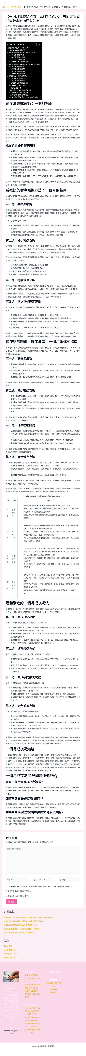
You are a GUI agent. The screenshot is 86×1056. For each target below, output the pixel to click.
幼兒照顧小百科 (10, 950)
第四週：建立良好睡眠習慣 (20, 62)
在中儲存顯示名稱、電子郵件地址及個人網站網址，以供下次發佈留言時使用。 (41, 886)
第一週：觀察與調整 (18, 67)
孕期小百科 (8, 946)
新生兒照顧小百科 (10, 954)
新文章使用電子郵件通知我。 (19, 896)
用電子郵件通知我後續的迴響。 (19, 891)
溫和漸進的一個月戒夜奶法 (18, 76)
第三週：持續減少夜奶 (18, 59)
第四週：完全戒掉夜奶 (18, 85)
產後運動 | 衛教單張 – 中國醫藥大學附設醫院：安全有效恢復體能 (28, 917)
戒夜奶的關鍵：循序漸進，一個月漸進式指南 (24, 64)
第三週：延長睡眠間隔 (18, 71)
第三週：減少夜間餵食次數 (20, 83)
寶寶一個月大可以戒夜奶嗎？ (20, 92)
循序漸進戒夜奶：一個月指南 (18, 48)
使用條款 (53, 989)
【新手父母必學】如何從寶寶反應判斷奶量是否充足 (32, 1011)
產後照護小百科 (10, 957)
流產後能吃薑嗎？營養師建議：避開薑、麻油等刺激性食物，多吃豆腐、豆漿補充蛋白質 (32, 991)
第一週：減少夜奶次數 (18, 78)
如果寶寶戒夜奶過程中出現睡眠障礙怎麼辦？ (25, 97)
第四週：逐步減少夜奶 (18, 73)
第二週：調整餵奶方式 (18, 81)
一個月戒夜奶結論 (15, 88)
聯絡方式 (53, 992)
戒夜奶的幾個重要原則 (18, 50)
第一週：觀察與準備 (18, 55)
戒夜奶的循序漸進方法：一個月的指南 (22, 53)
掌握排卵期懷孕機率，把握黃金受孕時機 (32, 978)
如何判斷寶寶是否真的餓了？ (20, 95)
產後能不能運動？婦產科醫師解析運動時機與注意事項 (24, 921)
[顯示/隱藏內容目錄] (37, 45)
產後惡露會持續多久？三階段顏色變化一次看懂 (21, 929)
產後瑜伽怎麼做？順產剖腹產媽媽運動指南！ (21, 925)
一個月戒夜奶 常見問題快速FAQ (20, 90)
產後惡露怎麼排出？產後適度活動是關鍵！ (20, 932)
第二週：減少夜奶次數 (18, 57)
